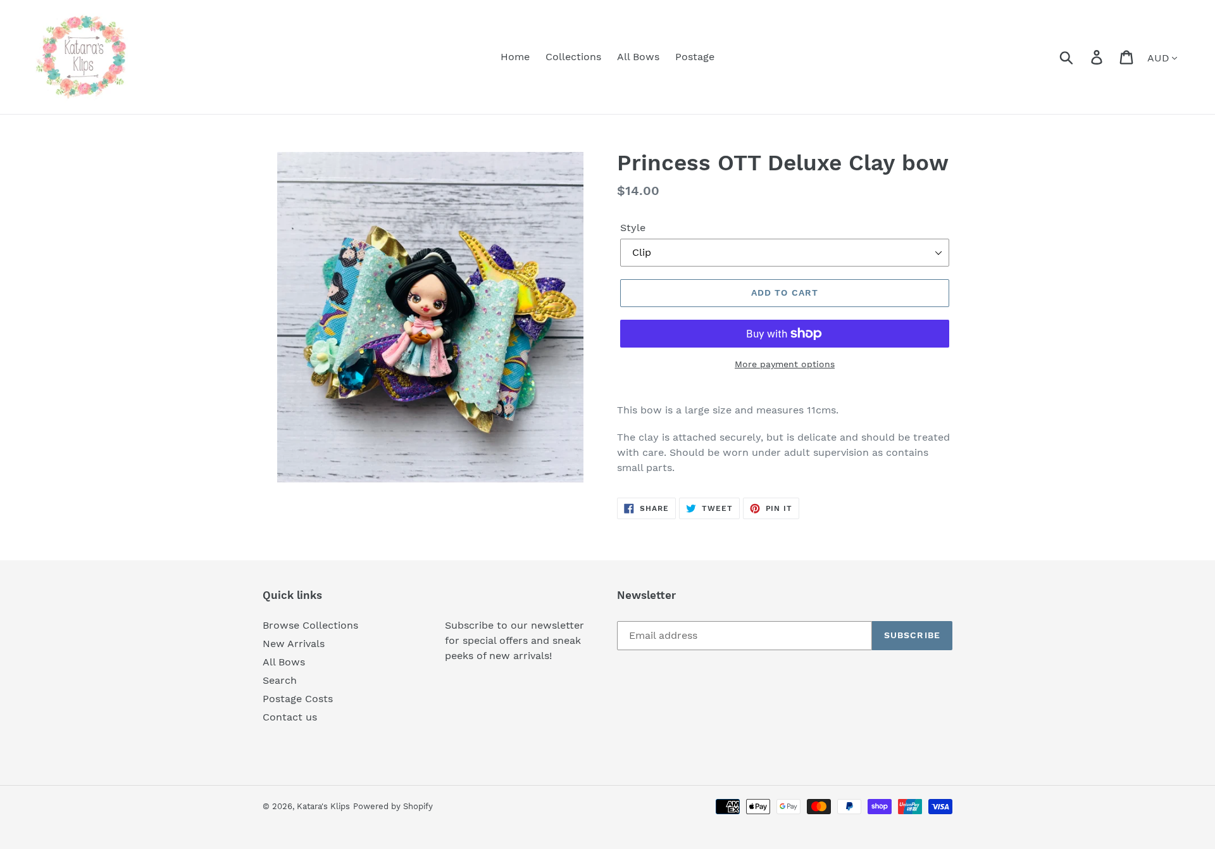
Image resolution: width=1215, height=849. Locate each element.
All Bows (284, 662)
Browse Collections (310, 625)
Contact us (290, 717)
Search (280, 680)
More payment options (785, 364)
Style (632, 228)
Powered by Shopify (393, 806)
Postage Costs (298, 699)
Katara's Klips (323, 806)
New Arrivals (294, 644)
